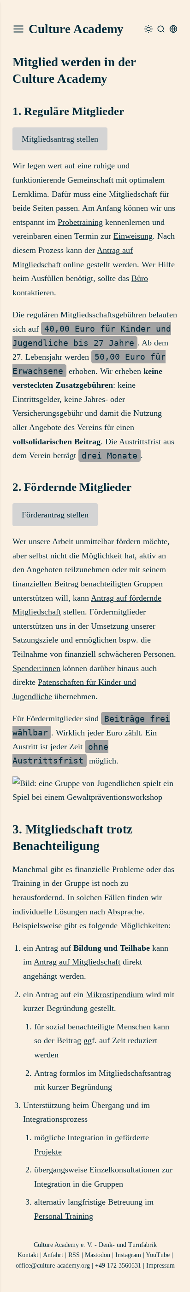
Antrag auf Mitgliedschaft (77, 961)
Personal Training (63, 1216)
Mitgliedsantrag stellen (60, 139)
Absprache (124, 911)
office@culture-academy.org (53, 1265)
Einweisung (133, 236)
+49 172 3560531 (118, 1265)
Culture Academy (76, 29)
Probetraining (80, 222)
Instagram (128, 1255)
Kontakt (28, 1255)
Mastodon (97, 1255)
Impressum (160, 1265)
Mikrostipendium (114, 994)
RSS (74, 1255)
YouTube (158, 1255)
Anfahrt (53, 1255)
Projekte (48, 1151)
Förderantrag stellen (55, 514)
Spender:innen (36, 668)
